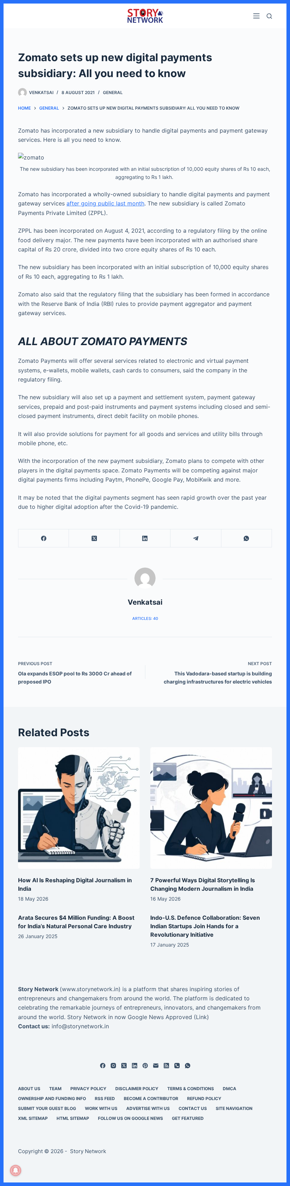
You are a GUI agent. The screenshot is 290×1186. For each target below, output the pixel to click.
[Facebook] (43, 538)
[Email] (155, 1065)
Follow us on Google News (130, 1118)
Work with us (101, 1108)
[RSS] (166, 1065)
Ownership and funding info (52, 1098)
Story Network (38, 989)
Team (55, 1088)
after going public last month (105, 203)
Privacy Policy (88, 1088)
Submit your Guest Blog (47, 1108)
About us (29, 1088)
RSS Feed (105, 1098)
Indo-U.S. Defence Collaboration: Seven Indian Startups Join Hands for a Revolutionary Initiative (205, 926)
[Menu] (256, 16)
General (113, 92)
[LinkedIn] (145, 538)
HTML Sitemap (73, 1118)
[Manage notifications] (15, 1170)
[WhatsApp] (246, 538)
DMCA (229, 1088)
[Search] (269, 16)
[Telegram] (195, 538)
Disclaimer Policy (136, 1088)
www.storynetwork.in (90, 989)
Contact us (193, 1108)
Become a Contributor (151, 1098)
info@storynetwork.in (80, 1026)
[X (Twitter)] (94, 538)
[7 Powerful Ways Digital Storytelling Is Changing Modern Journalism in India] (211, 808)
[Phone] (177, 1065)
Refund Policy (204, 1098)
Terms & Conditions (190, 1088)
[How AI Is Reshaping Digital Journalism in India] (79, 808)
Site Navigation (234, 1108)
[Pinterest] (145, 1065)
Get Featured (188, 1118)
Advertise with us (148, 1108)
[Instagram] (113, 1065)
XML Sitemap (33, 1118)
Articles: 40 (145, 618)
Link (201, 1017)
